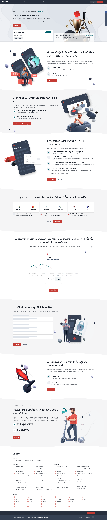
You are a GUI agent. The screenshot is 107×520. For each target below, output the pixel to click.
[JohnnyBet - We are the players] (6, 2)
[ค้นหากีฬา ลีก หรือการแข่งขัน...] (14, 2)
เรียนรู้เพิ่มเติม (18, 38)
